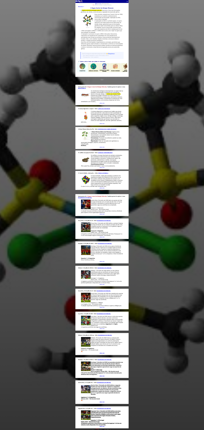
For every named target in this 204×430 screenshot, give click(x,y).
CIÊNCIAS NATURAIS (104, 108)
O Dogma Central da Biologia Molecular (96, 86)
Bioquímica (80, 6)
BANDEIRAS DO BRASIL (85, 197)
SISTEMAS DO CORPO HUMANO (107, 129)
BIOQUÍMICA (82, 88)
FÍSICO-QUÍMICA (103, 173)
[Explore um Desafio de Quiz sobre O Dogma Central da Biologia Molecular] (87, 26)
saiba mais (102, 103)
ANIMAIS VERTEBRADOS (105, 152)
